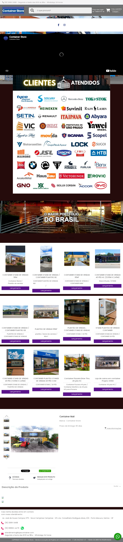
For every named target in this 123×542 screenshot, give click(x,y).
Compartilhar (45, 471)
